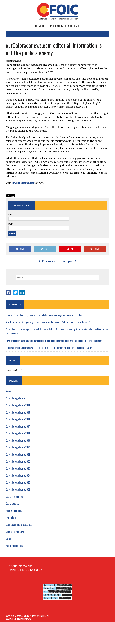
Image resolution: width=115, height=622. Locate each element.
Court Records (12, 503)
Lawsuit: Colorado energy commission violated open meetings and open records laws (44, 315)
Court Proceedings (14, 496)
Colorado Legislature (15, 398)
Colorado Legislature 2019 (18, 440)
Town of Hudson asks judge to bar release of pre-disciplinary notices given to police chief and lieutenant (54, 340)
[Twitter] (15, 292)
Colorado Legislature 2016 (18, 419)
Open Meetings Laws (15, 531)
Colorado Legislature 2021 (18, 454)
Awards (9, 391)
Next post (68, 261)
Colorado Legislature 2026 (18, 489)
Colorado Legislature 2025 (18, 482)
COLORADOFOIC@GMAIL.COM (30, 569)
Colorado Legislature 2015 (18, 412)
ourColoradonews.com (22, 183)
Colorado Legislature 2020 (18, 447)
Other (8, 538)
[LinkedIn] (22, 292)
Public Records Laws (15, 545)
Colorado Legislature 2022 (18, 461)
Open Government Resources (19, 524)
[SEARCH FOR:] (57, 277)
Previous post (49, 261)
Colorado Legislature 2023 (18, 468)
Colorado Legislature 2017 (18, 426)
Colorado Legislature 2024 (18, 475)
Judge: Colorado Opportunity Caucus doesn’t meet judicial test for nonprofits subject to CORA (49, 348)
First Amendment (14, 510)
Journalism (11, 517)
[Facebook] (8, 292)
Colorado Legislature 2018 (18, 433)
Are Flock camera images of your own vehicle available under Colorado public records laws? (48, 322)
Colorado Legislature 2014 (18, 405)
